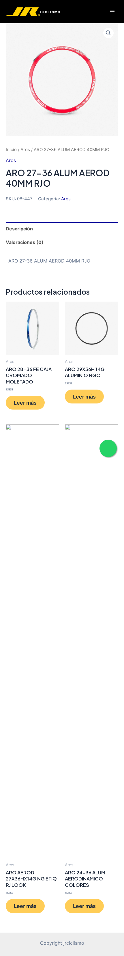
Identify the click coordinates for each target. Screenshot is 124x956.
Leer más (25, 402)
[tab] (62, 229)
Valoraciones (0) (25, 242)
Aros (25, 149)
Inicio (11, 149)
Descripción (19, 229)
